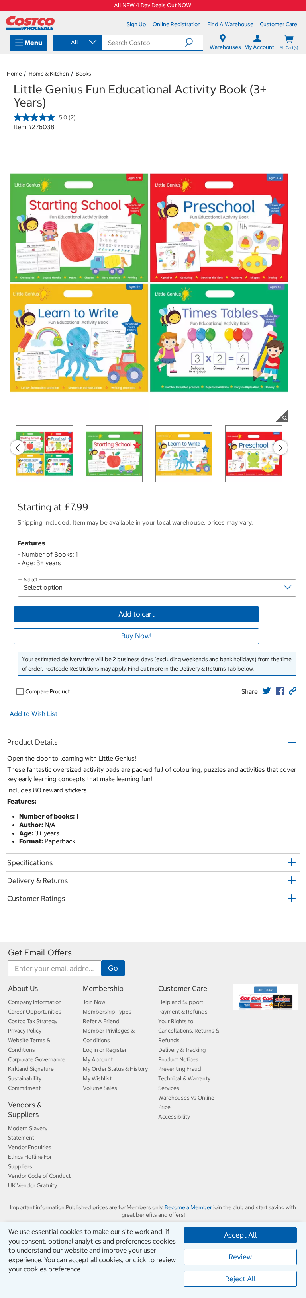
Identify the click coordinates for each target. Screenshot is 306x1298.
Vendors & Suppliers (25, 1109)
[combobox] (77, 42)
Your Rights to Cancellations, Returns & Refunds (188, 1031)
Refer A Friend (101, 1021)
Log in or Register (105, 1049)
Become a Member (188, 1207)
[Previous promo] (17, 447)
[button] (194, 42)
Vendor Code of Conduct (39, 1175)
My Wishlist (97, 1078)
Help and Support (180, 1002)
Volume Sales (100, 1088)
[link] (266, 691)
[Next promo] (280, 447)
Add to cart (136, 614)
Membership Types (107, 1011)
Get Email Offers (40, 952)
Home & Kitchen (49, 73)
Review (240, 1256)
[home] (30, 23)
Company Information (35, 1002)
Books (83, 73)
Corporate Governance (36, 1059)
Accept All (240, 1235)
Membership (103, 988)
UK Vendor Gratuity (32, 1185)
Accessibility (174, 1116)
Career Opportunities (34, 1011)
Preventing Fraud (179, 1068)
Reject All (240, 1278)
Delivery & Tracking (182, 1049)
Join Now (94, 1002)
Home (14, 73)
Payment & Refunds (183, 1011)
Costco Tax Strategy (32, 1021)
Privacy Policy (24, 1030)
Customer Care (182, 988)
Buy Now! (136, 635)
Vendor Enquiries (29, 1147)
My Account (98, 1059)
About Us (23, 988)
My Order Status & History (115, 1068)
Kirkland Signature (31, 1068)
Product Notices (178, 1059)
